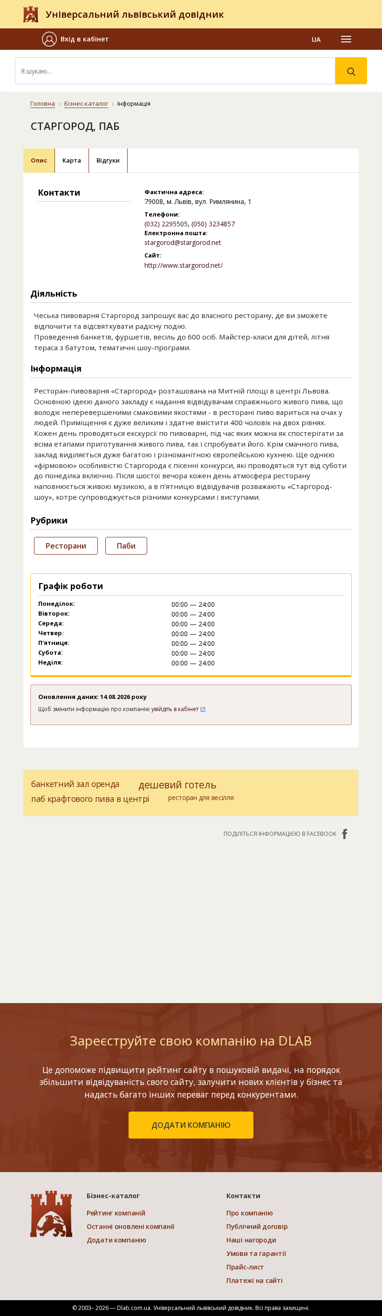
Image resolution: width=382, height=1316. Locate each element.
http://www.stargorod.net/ (183, 265)
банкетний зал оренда (75, 783)
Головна (42, 103)
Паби (126, 546)
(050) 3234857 (213, 223)
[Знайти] (351, 70)
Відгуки (108, 160)
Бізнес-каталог (86, 103)
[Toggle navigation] (346, 39)
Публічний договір (256, 1226)
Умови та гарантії (256, 1253)
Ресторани (66, 546)
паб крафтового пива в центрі (90, 798)
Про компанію (249, 1212)
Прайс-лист (245, 1266)
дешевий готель (177, 784)
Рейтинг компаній (116, 1212)
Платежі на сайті (254, 1280)
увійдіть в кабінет (175, 709)
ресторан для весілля (200, 797)
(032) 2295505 (166, 223)
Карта (71, 160)
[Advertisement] (191, 915)
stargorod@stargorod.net (182, 242)
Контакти (243, 1195)
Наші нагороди (251, 1239)
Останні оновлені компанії (130, 1226)
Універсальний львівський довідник (135, 14)
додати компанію (191, 1125)
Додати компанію (116, 1239)
